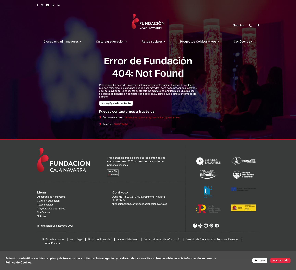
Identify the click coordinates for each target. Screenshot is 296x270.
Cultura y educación (48, 200)
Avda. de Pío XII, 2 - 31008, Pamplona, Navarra (138, 196)
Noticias (41, 216)
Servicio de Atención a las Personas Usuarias (212, 239)
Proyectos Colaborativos (51, 208)
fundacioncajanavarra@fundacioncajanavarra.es (152, 117)
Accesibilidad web (127, 239)
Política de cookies (53, 239)
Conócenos (43, 212)
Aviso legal (76, 239)
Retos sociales (45, 204)
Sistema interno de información (162, 239)
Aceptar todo (280, 260)
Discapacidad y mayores (51, 196)
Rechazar (260, 260)
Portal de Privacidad (100, 239)
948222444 (121, 124)
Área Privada (52, 243)
